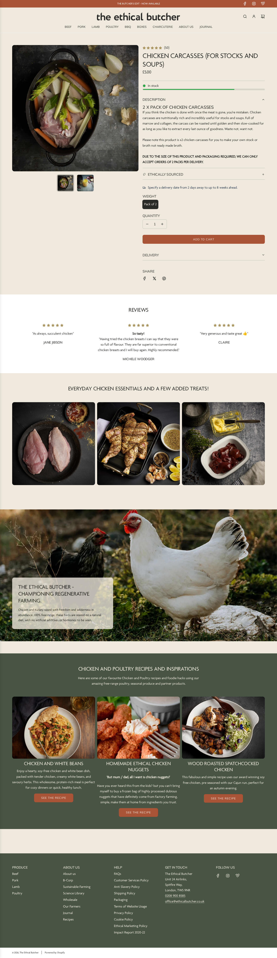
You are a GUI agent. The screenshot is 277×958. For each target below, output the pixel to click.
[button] (15, 108)
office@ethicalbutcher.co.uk (184, 901)
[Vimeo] (262, 4)
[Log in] (253, 16)
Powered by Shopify (55, 952)
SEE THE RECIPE (53, 798)
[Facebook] (244, 4)
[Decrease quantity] (147, 224)
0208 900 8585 (175, 896)
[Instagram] (253, 4)
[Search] (244, 16)
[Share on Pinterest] (164, 279)
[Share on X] (154, 279)
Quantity (151, 216)
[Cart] (262, 16)
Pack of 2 (150, 204)
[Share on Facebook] (144, 279)
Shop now (54, 448)
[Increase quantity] (162, 224)
